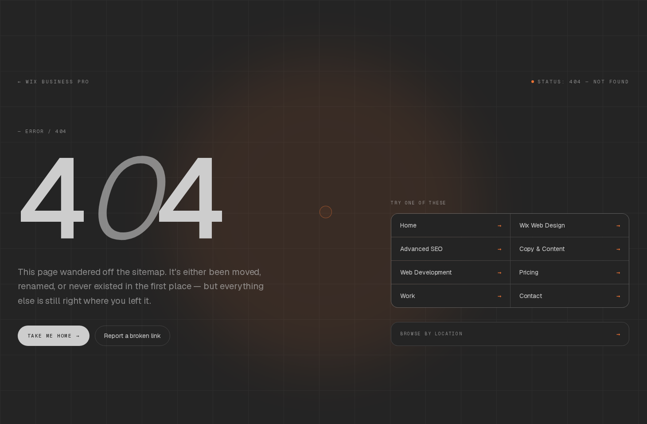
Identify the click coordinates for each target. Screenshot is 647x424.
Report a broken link (132, 336)
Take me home (53, 336)
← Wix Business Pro (54, 82)
